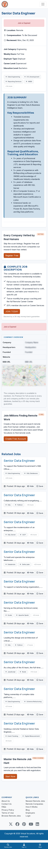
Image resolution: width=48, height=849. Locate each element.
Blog (28, 810)
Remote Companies (34, 804)
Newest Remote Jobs (35, 801)
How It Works (32, 807)
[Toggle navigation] (42, 4)
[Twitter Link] (11, 824)
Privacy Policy (8, 810)
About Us (6, 801)
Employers (30, 813)
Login (28, 816)
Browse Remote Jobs (11, 816)
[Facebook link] (17, 824)
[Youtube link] (31, 824)
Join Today (11, 311)
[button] (39, 486)
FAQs (4, 807)
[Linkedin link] (37, 824)
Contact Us (7, 804)
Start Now (10, 776)
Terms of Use (8, 813)
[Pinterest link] (24, 824)
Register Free (11, 255)
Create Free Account (15, 439)
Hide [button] (31, 486)
